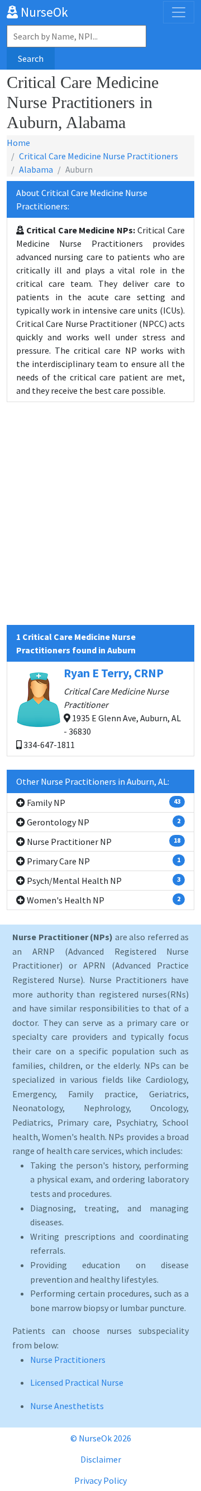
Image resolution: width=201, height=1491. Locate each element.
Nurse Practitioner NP (102, 841)
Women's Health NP (102, 900)
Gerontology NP (102, 822)
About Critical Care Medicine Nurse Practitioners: (81, 199)
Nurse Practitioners (68, 1359)
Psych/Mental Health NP (102, 880)
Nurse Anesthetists (67, 1405)
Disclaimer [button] (100, 1459)
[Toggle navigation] (178, 12)
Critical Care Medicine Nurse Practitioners (98, 156)
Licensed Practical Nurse (76, 1382)
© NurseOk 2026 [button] (100, 1438)
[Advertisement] (100, 524)
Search (31, 58)
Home (18, 142)
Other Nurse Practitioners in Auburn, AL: (92, 781)
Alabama (36, 169)
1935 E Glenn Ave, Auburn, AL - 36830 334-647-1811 (101, 708)
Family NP (102, 802)
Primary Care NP (102, 861)
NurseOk (43, 12)
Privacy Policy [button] (100, 1480)
